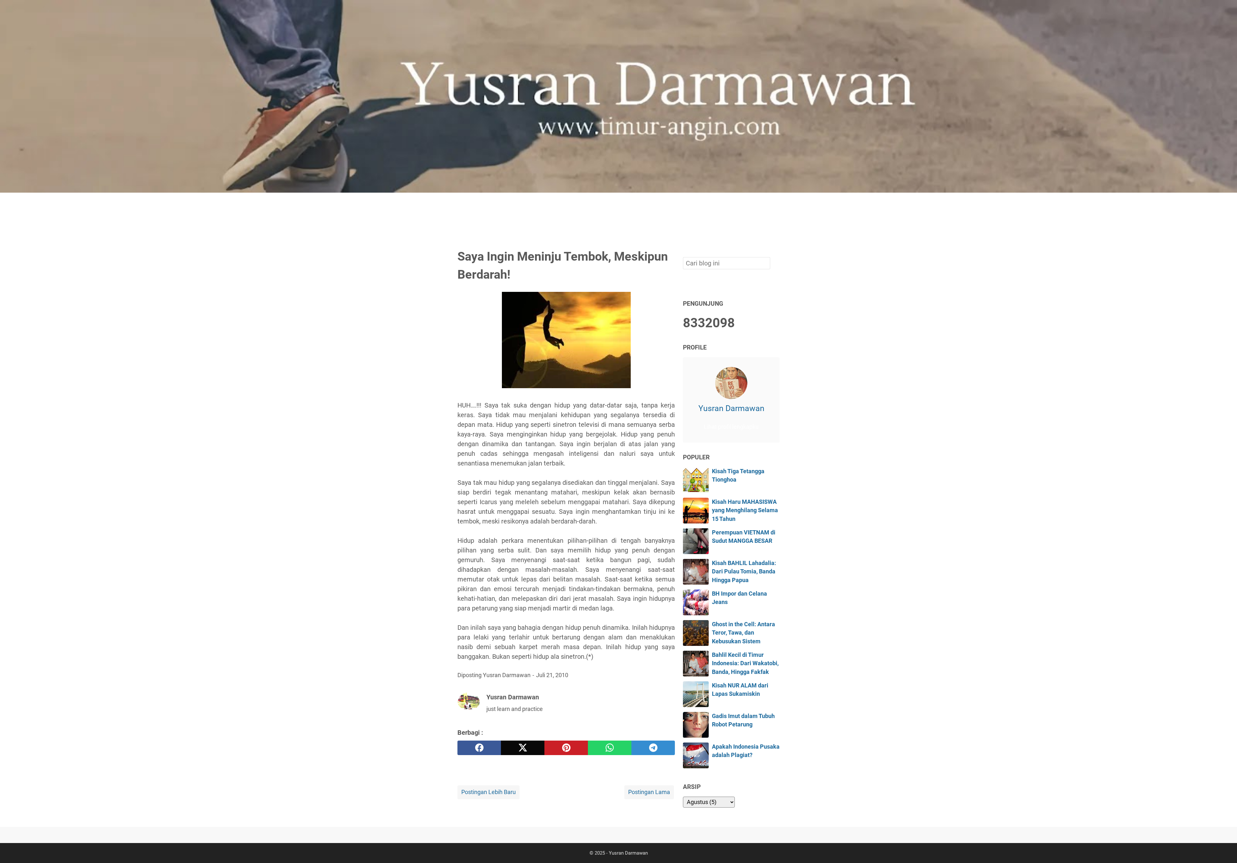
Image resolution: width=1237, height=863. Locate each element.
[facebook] (479, 748)
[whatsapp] (609, 748)
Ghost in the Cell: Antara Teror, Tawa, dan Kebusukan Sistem (743, 633)
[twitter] (522, 748)
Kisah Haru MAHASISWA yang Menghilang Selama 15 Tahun (745, 510)
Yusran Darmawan (731, 408)
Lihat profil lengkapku (731, 427)
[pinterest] (566, 748)
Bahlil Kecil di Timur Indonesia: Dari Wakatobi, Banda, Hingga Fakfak (745, 663)
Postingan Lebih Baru (488, 792)
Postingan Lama (649, 792)
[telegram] (653, 748)
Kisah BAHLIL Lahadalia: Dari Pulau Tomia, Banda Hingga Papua (744, 571)
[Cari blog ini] (776, 203)
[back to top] (1224, 848)
